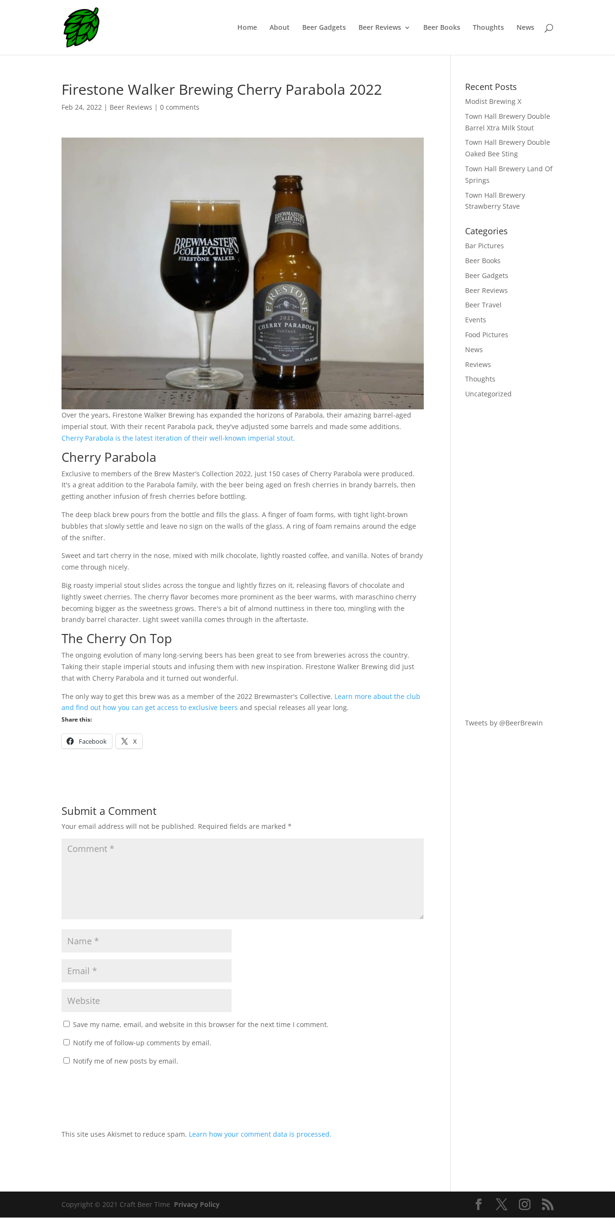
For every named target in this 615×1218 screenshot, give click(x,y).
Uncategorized (488, 393)
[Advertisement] (509, 558)
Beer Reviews (379, 28)
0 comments (179, 107)
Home (247, 28)
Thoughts (488, 28)
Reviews (478, 364)
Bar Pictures (484, 245)
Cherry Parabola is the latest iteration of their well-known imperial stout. (178, 438)
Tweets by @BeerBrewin (504, 722)
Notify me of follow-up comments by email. (142, 1042)
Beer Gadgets (324, 28)
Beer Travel (483, 304)
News (525, 28)
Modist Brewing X (493, 101)
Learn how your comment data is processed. (260, 1134)
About (280, 28)
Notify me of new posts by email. (125, 1061)
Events (475, 319)
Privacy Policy (197, 1204)
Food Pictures (486, 334)
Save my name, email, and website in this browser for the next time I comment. (201, 1024)
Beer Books (441, 28)
